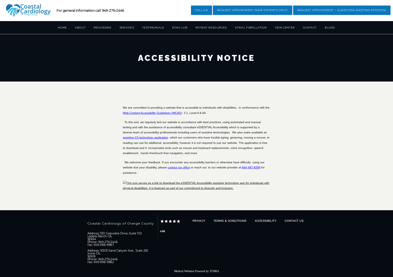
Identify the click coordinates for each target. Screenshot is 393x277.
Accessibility (266, 220)
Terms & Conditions (230, 220)
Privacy (199, 220)
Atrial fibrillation (251, 27)
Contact (310, 27)
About (80, 27)
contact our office (179, 167)
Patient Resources (211, 27)
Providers (102, 27)
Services (127, 27)
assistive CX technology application (145, 137)
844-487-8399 (251, 167)
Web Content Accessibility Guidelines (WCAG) (152, 113)
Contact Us (294, 220)
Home (62, 27)
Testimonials (153, 27)
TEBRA (214, 271)
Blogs (330, 27)
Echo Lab (179, 27)
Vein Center (285, 27)
